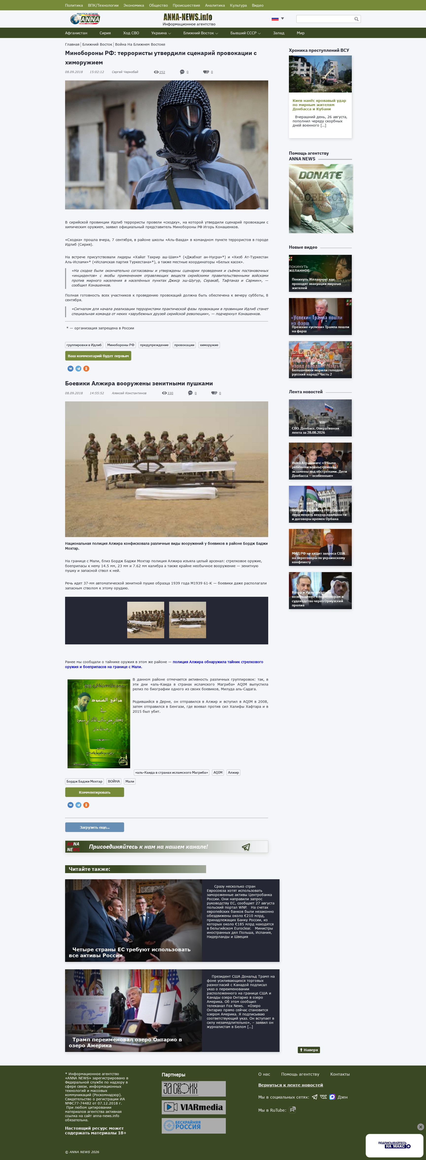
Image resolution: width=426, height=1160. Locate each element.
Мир (300, 32)
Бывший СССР (244, 32)
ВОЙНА (114, 781)
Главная (72, 44)
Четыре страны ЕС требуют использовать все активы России (130, 952)
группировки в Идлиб (84, 345)
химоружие (209, 345)
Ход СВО (131, 32)
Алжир (233, 772)
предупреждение (154, 345)
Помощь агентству (300, 1074)
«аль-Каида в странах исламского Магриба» (171, 772)
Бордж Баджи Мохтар (84, 781)
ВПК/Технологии (103, 5)
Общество (158, 5)
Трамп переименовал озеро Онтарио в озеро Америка (125, 1042)
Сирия (105, 32)
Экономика (134, 5)
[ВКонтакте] (70, 369)
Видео (258, 5)
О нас (264, 1074)
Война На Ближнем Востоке (140, 44)
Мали (129, 781)
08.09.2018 (84, 72)
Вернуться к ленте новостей (290, 1085)
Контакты (340, 1074)
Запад (278, 32)
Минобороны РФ (120, 345)
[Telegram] (78, 369)
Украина (159, 32)
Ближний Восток (198, 32)
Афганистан (76, 32)
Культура (238, 5)
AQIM (217, 772)
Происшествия (186, 5)
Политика (74, 5)
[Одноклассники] (86, 369)
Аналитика (215, 5)
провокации (184, 345)
